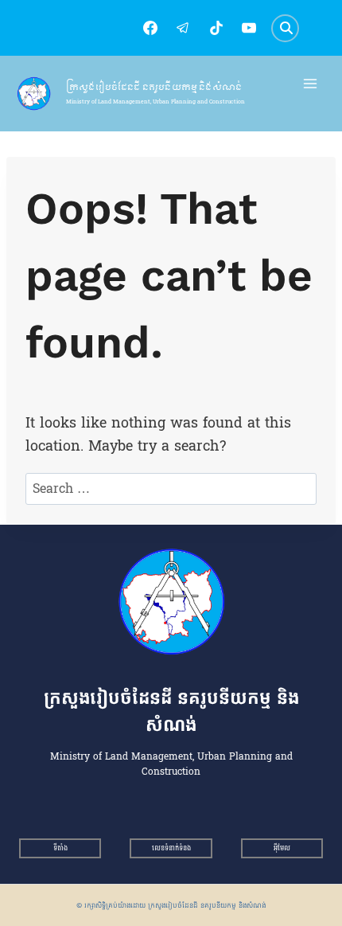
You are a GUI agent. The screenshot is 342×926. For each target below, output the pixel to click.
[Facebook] (150, 28)
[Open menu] (310, 84)
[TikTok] (216, 28)
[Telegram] (183, 28)
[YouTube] (249, 28)
